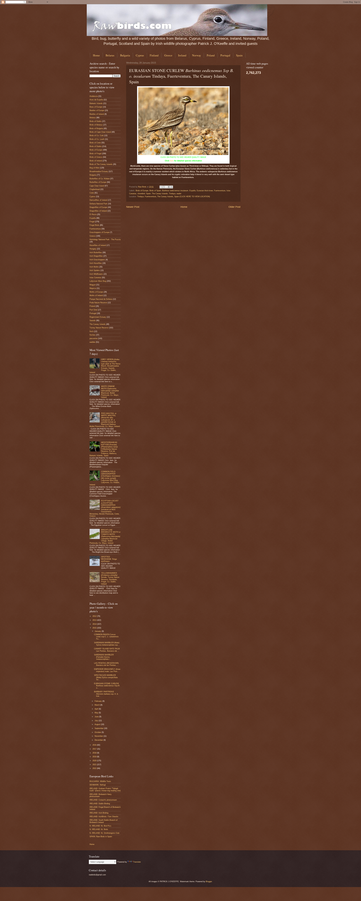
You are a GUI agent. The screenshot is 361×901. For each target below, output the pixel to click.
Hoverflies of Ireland (98, 245)
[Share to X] (166, 187)
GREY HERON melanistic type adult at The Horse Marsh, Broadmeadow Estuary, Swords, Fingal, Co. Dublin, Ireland (105, 366)
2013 (95, 620)
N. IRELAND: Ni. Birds (99, 829)
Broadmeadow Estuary (99, 171)
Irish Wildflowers (96, 274)
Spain (239, 55)
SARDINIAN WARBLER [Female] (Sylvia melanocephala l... (104, 657)
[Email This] (160, 187)
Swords (93, 320)
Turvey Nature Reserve (99, 328)
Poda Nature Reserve (98, 303)
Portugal (225, 55)
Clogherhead (95, 189)
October (98, 732)
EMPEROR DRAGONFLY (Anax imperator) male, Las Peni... (107, 670)
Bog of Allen (94, 168)
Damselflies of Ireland (98, 200)
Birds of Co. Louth (97, 139)
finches (92, 335)
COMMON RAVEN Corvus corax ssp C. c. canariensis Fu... (106, 636)
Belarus (110, 55)
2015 (95, 628)
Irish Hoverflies (96, 263)
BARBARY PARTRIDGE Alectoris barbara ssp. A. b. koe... (106, 694)
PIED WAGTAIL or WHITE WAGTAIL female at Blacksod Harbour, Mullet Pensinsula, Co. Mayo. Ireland (105, 420)
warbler (92, 342)
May (97, 713)
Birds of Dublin (96, 121)
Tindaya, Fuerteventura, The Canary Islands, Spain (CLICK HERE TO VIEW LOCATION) (173, 196)
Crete (92, 193)
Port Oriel (93, 310)
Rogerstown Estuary (98, 317)
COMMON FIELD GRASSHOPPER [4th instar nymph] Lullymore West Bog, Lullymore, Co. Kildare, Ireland (105, 478)
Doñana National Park (98, 204)
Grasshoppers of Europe (99, 232)
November (99, 736)
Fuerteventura (219, 191)
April (97, 709)
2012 (95, 616)
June (97, 717)
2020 (95, 761)
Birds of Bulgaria (96, 128)
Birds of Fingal (95, 153)
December (99, 740)
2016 (95, 745)
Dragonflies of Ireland (98, 211)
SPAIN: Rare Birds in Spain (101, 836)
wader (179, 193)
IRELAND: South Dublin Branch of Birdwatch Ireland (103, 821)
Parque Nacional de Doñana (101, 299)
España (192, 191)
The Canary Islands (160, 193)
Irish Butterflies (96, 252)
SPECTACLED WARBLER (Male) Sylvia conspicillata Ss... (106, 677)
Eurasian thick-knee (205, 191)
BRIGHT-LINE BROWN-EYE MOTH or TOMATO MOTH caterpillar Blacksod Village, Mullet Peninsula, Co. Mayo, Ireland (105, 536)
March (97, 705)
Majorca (93, 288)
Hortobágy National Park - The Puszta (105, 239)
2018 (95, 753)
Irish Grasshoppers (97, 260)
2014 (95, 624)
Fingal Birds (94, 225)
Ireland (182, 55)
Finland (154, 55)
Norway (196, 55)
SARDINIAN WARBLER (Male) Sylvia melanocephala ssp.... (107, 644)
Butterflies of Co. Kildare (100, 179)
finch (91, 331)
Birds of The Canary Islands (101, 164)
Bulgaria (125, 55)
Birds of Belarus (96, 125)
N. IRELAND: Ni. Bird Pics (100, 826)
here (172, 161)
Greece (168, 55)
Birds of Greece (96, 157)
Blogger (209, 881)
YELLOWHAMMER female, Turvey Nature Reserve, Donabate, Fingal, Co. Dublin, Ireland (110, 578)
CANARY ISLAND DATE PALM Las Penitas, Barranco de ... (107, 650)
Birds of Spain (155, 191)
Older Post (234, 206)
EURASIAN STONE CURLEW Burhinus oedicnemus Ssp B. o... (107, 685)
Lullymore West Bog (98, 281)
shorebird (141, 193)
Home (96, 55)
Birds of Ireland (96, 161)
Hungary (93, 249)
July (97, 721)
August (98, 724)
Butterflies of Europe (98, 182)
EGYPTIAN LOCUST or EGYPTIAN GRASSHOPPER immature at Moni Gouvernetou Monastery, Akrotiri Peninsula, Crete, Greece (105, 508)
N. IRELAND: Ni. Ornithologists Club (104, 833)
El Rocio (93, 214)
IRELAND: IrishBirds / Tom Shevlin (104, 816)
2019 (95, 757)
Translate (137, 862)
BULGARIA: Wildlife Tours (100, 781)
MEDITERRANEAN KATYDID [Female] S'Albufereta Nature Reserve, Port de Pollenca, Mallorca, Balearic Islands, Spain (104, 449)
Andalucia (94, 96)
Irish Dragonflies (96, 256)
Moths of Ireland (96, 295)
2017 (95, 749)
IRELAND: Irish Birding (99, 813)
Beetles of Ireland (97, 114)
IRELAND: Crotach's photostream (103, 800)
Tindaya (172, 193)
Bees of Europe (96, 107)
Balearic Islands (96, 103)
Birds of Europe (142, 191)
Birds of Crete (95, 143)
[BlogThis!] (163, 187)
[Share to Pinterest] (171, 187)
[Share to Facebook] (169, 187)
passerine (93, 338)
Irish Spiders (95, 270)
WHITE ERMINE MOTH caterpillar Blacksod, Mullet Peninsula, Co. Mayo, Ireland (110, 391)
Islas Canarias (95, 277)
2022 (95, 768)
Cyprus (140, 55)
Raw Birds (142, 187)
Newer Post (132, 206)
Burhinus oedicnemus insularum (175, 191)
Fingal (92, 222)
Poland (211, 55)
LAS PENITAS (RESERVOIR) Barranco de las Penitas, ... (106, 664)
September (99, 728)
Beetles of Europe (97, 110)
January (98, 631)
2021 (95, 764)
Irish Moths (94, 267)
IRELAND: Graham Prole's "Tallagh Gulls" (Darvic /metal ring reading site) (105, 789)
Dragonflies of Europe (98, 207)
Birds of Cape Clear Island (100, 132)
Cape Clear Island (97, 186)
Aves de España (96, 100)
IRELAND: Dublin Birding (100, 804)
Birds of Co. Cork (97, 135)
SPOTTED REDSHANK (109, 559)
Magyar (93, 285)
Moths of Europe (96, 292)
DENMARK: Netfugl (98, 785)
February (98, 701)
